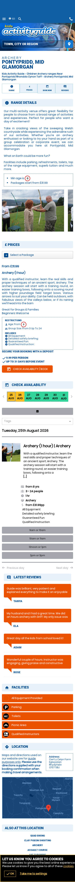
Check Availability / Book (27, 369)
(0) (13, 18)
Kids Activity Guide (13, 73)
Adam (17, 647)
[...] (25, 476)
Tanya (17, 601)
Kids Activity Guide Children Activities (28, 31)
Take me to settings (33, 873)
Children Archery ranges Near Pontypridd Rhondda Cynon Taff (32, 75)
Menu (4, 19)
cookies (68, 866)
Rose (16, 672)
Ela (15, 626)
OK (10, 874)
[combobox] (36, 422)
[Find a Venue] (32, 44)
